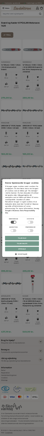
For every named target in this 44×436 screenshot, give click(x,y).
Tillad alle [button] (22, 238)
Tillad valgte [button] (22, 243)
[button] (22, 255)
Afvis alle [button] (22, 249)
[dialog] (22, 218)
